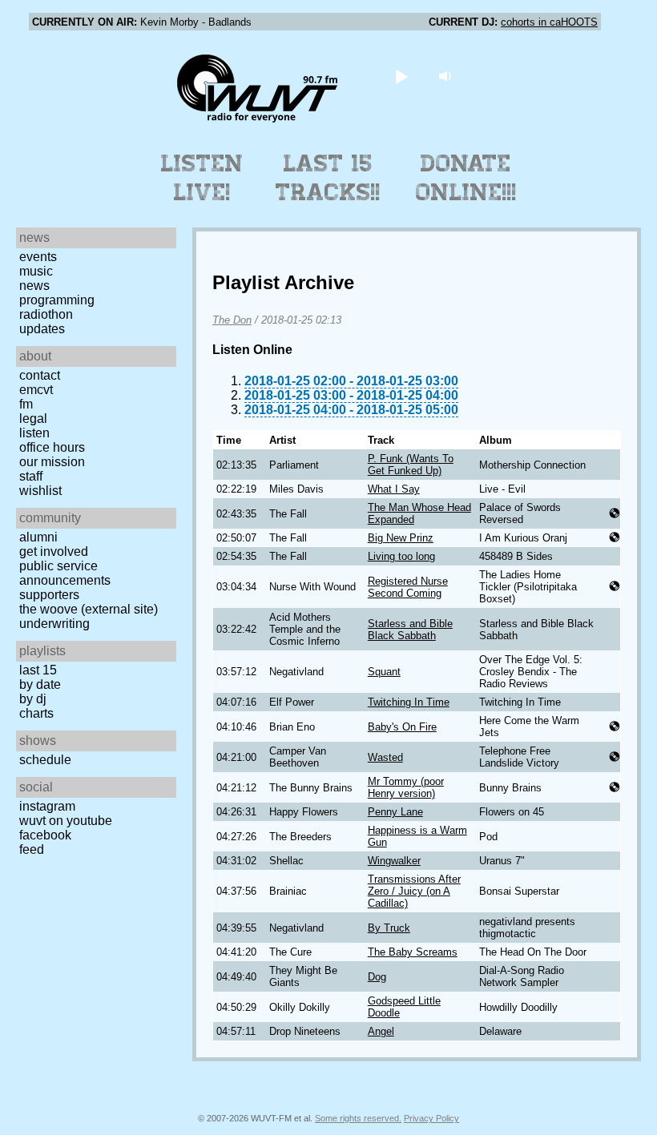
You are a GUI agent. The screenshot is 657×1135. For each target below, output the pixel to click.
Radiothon (46, 314)
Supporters (49, 595)
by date (40, 684)
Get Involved (53, 551)
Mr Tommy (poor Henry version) (406, 787)
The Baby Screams (412, 952)
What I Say (394, 489)
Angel (381, 1031)
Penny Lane (395, 812)
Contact (39, 375)
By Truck (389, 928)
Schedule (45, 760)
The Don (232, 320)
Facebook (45, 835)
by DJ (32, 699)
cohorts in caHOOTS (549, 22)
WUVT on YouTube (65, 820)
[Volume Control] (447, 76)
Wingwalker (394, 861)
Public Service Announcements (65, 573)
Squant (384, 672)
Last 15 (38, 670)
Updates (42, 329)
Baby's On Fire (402, 727)
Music (36, 271)
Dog (377, 977)
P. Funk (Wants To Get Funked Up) (410, 465)
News (34, 285)
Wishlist (40, 490)
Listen (34, 433)
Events (38, 257)
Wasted (385, 757)
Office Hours (52, 447)
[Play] (402, 76)
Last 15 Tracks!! (328, 178)
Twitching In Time (408, 702)
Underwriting (54, 623)
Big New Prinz (400, 538)
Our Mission (52, 462)
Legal (33, 418)
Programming (57, 300)
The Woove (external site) (88, 609)
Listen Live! (202, 178)
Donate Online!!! (466, 178)
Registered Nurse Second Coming (408, 587)
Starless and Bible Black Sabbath (410, 630)
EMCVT (36, 389)
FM (26, 404)
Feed (31, 849)
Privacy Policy (431, 1118)
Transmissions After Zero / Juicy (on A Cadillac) (414, 891)
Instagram (47, 806)
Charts (36, 713)
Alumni (38, 537)
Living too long (401, 556)
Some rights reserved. (358, 1118)
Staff (30, 476)
